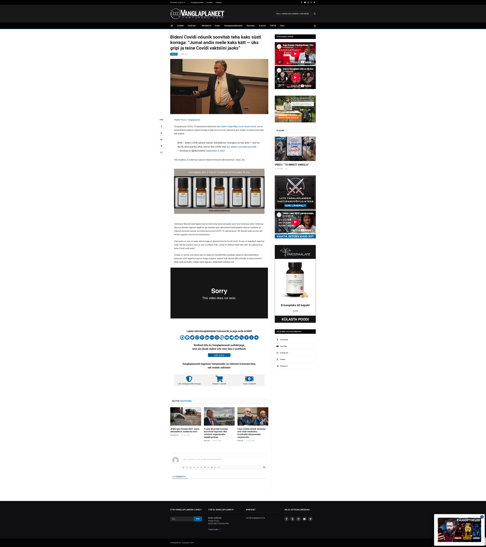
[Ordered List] (197, 467)
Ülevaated (206, 26)
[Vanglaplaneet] (198, 14)
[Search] (314, 26)
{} (215, 467)
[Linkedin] (207, 337)
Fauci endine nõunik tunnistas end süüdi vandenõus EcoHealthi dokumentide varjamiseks (251, 433)
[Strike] (194, 467)
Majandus (174, 435)
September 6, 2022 (215, 150)
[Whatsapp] (217, 337)
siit (220, 529)
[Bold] (183, 467)
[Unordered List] (201, 467)
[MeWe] (212, 337)
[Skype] (222, 337)
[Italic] (187, 467)
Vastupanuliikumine (233, 26)
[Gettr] (251, 337)
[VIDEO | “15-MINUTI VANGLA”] (295, 149)
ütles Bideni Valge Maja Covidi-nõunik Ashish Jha (238, 126)
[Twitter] (161, 133)
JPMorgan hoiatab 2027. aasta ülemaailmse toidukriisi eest (184, 430)
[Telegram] (161, 145)
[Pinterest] (202, 337)
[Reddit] (236, 337)
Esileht (180, 26)
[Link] (212, 467)
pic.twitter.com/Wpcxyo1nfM (241, 146)
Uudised (191, 26)
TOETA (273, 26)
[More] (256, 337)
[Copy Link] (241, 337)
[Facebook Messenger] (187, 337)
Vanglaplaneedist (197, 2)
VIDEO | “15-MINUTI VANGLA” (292, 164)
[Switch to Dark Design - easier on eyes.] (314, 14)
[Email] (161, 152)
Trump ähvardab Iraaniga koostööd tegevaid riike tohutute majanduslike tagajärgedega (216, 433)
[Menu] (172, 26)
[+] (218, 467)
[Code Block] (208, 467)
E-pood (262, 26)
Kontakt (209, 2)
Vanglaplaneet (194, 120)
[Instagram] (197, 337)
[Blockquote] (205, 467)
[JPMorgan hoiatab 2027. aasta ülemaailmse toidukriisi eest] (185, 416)
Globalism (280, 138)
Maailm (174, 54)
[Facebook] (161, 126)
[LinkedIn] (161, 139)
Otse (282, 26)
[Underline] (190, 467)
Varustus (251, 26)
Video (217, 26)
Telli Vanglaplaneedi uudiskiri (292, 14)
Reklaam (219, 2)
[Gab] (246, 337)
